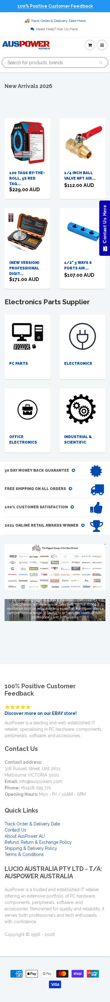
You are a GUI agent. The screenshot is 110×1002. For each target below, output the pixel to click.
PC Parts (18, 363)
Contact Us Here (104, 225)
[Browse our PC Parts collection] (27, 336)
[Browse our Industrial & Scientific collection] (83, 409)
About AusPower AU (25, 836)
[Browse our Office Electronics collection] (27, 403)
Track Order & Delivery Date (32, 823)
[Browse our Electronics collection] (82, 336)
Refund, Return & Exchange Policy (38, 842)
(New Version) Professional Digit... (24, 268)
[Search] (101, 63)
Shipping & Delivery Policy (31, 848)
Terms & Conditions (24, 854)
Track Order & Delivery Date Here (58, 21)
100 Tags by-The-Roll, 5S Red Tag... (27, 178)
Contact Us (15, 830)
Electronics (78, 363)
